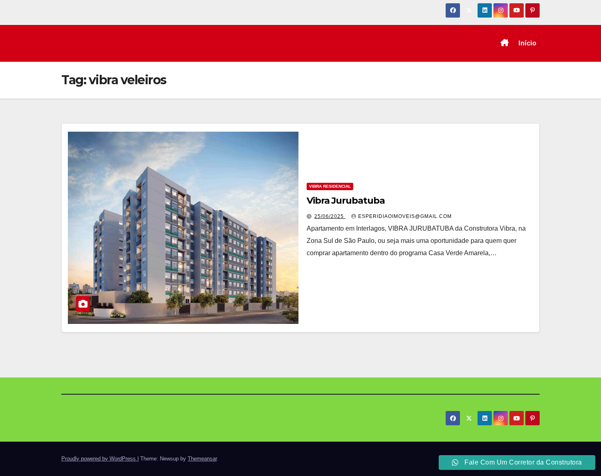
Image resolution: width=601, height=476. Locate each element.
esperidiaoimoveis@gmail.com (405, 216)
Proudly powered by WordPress (99, 459)
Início (527, 43)
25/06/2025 (329, 216)
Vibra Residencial (330, 186)
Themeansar (202, 459)
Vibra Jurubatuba (345, 200)
